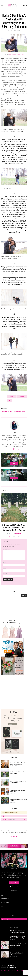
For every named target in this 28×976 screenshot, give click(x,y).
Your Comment (6, 549)
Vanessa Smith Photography (16, 55)
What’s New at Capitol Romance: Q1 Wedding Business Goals (18, 944)
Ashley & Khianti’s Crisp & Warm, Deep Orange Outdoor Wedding (17, 937)
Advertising (15, 970)
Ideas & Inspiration (5, 898)
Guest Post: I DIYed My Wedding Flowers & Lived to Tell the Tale (18, 781)
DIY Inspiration (10, 455)
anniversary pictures (7, 411)
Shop (2, 906)
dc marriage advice (6, 413)
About (2, 909)
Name (4, 562)
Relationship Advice (19, 11)
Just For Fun (14, 471)
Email (4, 568)
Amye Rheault (18, 533)
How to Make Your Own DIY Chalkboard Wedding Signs (17, 790)
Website (5, 573)
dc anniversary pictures (19, 411)
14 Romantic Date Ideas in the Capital (17, 953)
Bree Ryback (14, 432)
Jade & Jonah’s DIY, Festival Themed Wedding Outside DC (18, 799)
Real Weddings (18, 455)
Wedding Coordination (5, 902)
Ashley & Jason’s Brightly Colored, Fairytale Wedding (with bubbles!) (17, 931)
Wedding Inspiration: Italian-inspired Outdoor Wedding (17, 772)
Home (2, 895)
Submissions (5, 970)
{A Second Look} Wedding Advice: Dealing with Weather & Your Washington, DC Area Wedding (14, 527)
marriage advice (17, 413)
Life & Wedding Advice (9, 11)
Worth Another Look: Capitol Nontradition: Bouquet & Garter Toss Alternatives (18, 763)
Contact (14, 883)
